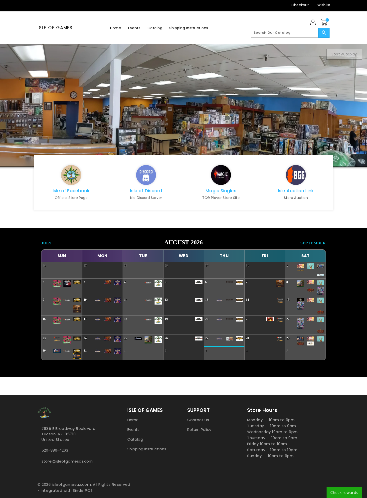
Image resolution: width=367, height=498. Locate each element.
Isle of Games (55, 27)
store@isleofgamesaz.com (67, 461)
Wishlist (324, 4)
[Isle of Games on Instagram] (49, 5)
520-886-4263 (54, 450)
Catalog (135, 439)
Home (133, 419)
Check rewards (344, 492)
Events (133, 429)
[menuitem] (115, 28)
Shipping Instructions (146, 449)
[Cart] (325, 23)
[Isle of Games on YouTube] (59, 5)
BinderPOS (83, 490)
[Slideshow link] (183, 105)
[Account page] (313, 23)
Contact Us (198, 419)
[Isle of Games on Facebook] (30, 5)
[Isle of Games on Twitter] (40, 5)
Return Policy (199, 429)
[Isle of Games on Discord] (68, 5)
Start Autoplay (344, 54)
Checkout (300, 4)
